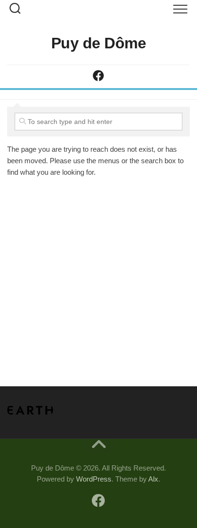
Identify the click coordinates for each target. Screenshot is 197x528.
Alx (153, 479)
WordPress (93, 479)
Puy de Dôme (98, 43)
